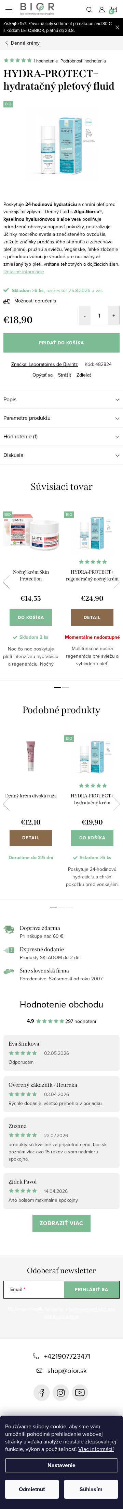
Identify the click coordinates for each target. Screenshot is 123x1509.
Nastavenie (61, 1465)
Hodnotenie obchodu (61, 1004)
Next (116, 582)
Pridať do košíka (61, 342)
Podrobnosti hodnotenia (83, 61)
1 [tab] (57, 687)
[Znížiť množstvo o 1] (85, 315)
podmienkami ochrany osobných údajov (79, 1312)
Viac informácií (96, 1449)
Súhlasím (91, 1489)
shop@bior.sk (67, 1370)
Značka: (44, 364)
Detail (92, 617)
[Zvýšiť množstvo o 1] (113, 315)
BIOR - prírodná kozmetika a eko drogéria (80, 1392)
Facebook (41, 1392)
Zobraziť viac (61, 1223)
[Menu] (9, 9)
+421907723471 (67, 1356)
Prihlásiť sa (91, 1289)
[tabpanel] (31, 591)
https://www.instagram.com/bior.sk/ (61, 1392)
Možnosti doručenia (35, 300)
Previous (6, 582)
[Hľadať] (89, 9)
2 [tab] (65, 687)
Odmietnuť (32, 1489)
